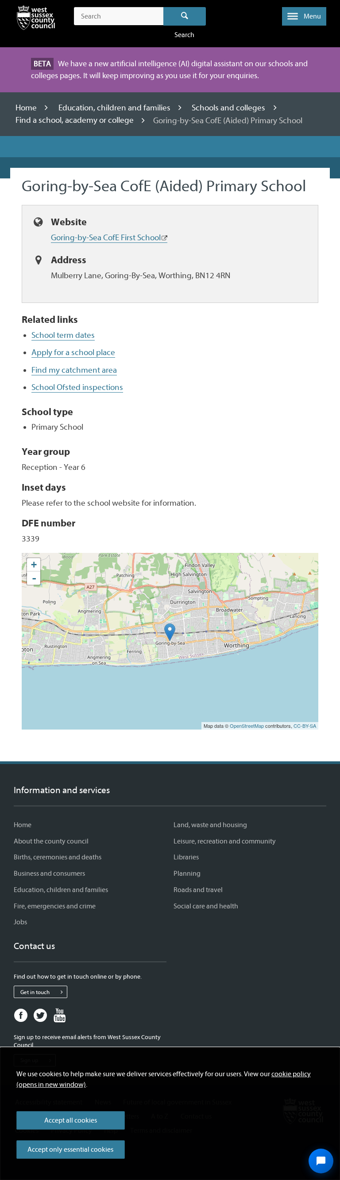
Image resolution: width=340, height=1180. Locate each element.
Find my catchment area (74, 370)
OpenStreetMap (247, 725)
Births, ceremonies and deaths (57, 857)
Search (184, 16)
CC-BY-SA (305, 725)
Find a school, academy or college (75, 120)
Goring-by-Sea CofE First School (106, 237)
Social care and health (206, 906)
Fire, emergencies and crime (55, 906)
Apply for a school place (73, 352)
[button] (304, 16)
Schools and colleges (229, 108)
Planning (187, 873)
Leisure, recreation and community (225, 841)
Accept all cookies (70, 1120)
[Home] (36, 19)
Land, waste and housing (210, 825)
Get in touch (35, 992)
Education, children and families (115, 108)
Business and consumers (49, 873)
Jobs (20, 922)
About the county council (51, 841)
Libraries (186, 857)
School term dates (63, 335)
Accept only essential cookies (70, 1150)
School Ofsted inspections (77, 387)
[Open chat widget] (321, 1161)
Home (27, 108)
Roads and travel (198, 890)
